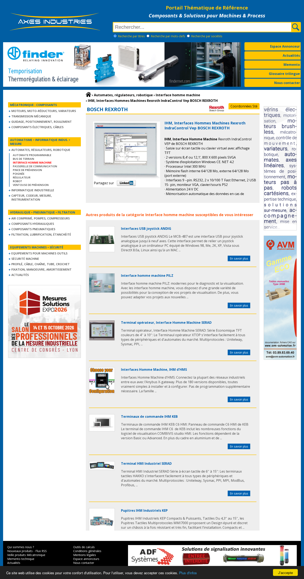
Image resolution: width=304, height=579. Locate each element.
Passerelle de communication (35, 166)
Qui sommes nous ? (20, 547)
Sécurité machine (25, 259)
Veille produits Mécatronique (26, 555)
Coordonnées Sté (244, 106)
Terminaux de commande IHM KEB (149, 416)
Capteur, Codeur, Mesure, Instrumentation (31, 197)
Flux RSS (41, 551)
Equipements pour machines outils (39, 253)
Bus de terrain (23, 159)
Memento (292, 64)
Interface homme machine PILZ (147, 275)
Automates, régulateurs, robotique (40, 150)
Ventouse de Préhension (31, 185)
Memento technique (20, 559)
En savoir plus (239, 258)
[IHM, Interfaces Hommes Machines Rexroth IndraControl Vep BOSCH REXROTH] (102, 251)
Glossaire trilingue (284, 73)
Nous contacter (287, 83)
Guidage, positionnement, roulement (41, 122)
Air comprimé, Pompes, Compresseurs (40, 218)
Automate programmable (32, 155)
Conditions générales (87, 551)
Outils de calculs (84, 547)
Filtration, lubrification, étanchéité (41, 234)
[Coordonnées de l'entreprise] (212, 111)
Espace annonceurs (86, 559)
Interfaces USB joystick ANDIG (146, 228)
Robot (17, 181)
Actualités (291, 55)
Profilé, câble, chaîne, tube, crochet (40, 264)
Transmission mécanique (31, 116)
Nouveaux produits (20, 551)
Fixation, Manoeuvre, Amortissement (41, 269)
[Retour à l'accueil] (88, 94)
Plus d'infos (188, 572)
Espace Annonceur (285, 46)
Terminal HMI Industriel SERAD (146, 463)
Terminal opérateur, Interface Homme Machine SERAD (166, 322)
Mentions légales (84, 555)
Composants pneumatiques (33, 229)
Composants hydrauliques (32, 224)
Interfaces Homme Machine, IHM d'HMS (154, 369)
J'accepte (285, 572)
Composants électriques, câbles (37, 127)
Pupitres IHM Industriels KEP (144, 510)
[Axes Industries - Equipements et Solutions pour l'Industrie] (55, 30)
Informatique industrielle (32, 190)
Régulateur (21, 177)
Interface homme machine (169, 214)
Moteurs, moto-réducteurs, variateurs (43, 111)
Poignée (18, 174)
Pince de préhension (27, 170)
